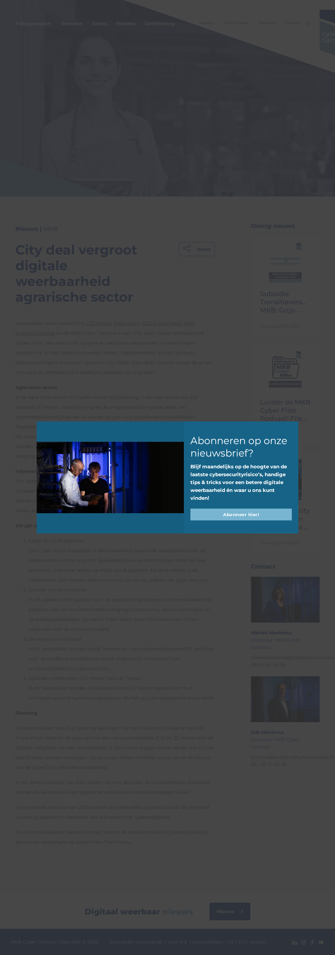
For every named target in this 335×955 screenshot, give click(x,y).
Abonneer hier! (241, 514)
